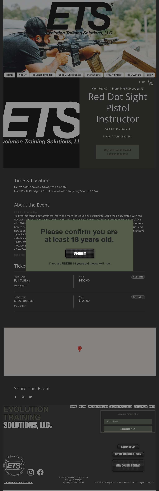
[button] (79, 253)
